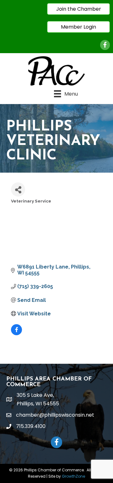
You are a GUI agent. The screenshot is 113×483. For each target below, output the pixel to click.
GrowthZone (73, 476)
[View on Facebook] (16, 333)
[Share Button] (18, 189)
